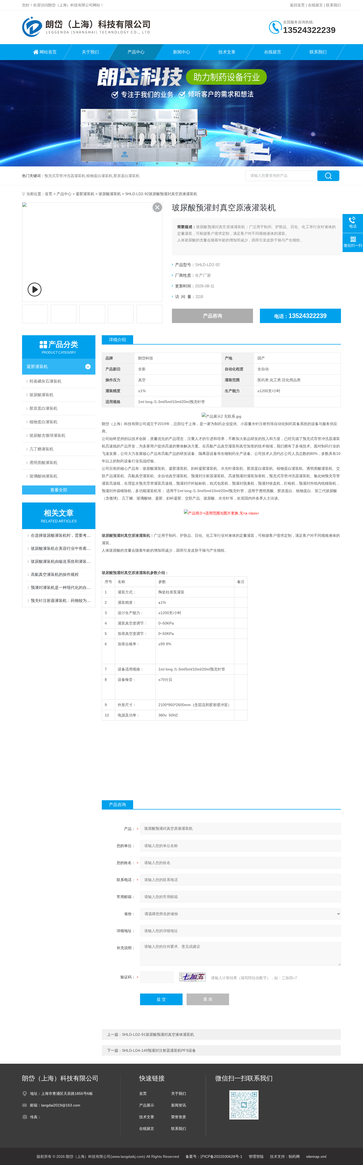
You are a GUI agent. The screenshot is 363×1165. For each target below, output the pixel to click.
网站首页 (48, 52)
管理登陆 (256, 1156)
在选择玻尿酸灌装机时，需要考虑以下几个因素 (61, 535)
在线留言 (315, 5)
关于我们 (90, 52)
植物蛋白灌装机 (43, 422)
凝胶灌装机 (85, 194)
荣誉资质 (178, 1117)
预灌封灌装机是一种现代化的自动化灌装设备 (61, 587)
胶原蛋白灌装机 (43, 408)
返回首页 (297, 5)
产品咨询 (212, 316)
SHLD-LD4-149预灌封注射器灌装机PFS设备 (159, 1050)
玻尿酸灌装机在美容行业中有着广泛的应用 (61, 548)
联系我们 (333, 5)
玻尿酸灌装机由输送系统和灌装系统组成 (61, 561)
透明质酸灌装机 (43, 462)
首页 (48, 194)
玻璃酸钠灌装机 (43, 476)
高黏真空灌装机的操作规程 (55, 574)
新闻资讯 (178, 1105)
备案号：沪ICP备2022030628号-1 (213, 1156)
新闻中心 (181, 52)
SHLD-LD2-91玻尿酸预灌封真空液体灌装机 (158, 1034)
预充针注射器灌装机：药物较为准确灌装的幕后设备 (61, 600)
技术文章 (226, 52)
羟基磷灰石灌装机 (45, 381)
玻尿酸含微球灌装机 (47, 435)
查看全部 (58, 490)
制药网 (294, 1156)
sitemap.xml (316, 1156)
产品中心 (136, 52)
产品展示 (146, 1105)
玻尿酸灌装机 (110, 194)
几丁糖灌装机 (41, 449)
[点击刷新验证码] (192, 977)
